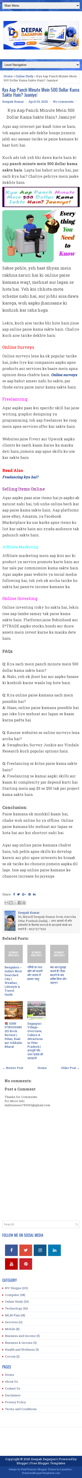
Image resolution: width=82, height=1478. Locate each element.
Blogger (22, 1463)
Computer (12, 1295)
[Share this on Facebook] (14, 894)
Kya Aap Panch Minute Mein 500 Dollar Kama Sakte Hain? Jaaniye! (40, 92)
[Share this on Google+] (24, 894)
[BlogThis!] (11, 902)
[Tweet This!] (18, 894)
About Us (11, 1381)
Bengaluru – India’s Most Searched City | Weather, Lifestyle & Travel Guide (13, 980)
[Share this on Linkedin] (34, 894)
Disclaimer (13, 1395)
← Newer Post (12, 1068)
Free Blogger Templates (47, 1463)
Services (11, 1322)
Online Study (24, 76)
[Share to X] (15, 902)
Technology (13, 1308)
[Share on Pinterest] (29, 894)
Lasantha (66, 1469)
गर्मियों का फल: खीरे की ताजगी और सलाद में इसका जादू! (35, 973)
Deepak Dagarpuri (44, 1459)
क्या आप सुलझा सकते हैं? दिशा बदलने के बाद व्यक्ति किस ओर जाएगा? (58, 975)
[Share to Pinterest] (24, 902)
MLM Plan (12, 1315)
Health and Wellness (20, 1349)
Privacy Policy (15, 1402)
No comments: (63, 101)
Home (8, 76)
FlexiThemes (28, 1469)
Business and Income (20, 1336)
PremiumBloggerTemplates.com (41, 1473)
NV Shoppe (13, 1288)
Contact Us (12, 1388)
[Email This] (6, 902)
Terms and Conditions (21, 1409)
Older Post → (70, 1068)
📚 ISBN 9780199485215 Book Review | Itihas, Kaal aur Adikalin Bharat (13, 1035)
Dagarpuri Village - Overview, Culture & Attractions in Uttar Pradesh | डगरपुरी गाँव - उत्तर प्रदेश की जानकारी (35, 1040)
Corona (10, 1356)
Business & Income (19, 1343)
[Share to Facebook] (19, 902)
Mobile (10, 1329)
